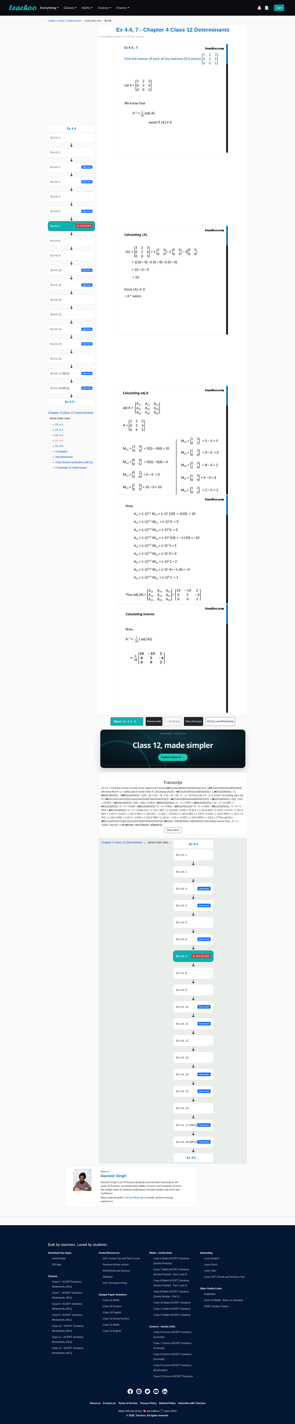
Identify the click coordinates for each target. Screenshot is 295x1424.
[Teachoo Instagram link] (139, 1391)
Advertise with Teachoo (191, 1403)
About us (95, 1403)
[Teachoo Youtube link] (156, 1391)
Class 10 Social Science (116, 1318)
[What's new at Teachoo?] (259, 8)
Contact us (109, 1403)
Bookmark (173, 721)
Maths (86, 8)
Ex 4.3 (59, 435)
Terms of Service (128, 1403)
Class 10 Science (112, 1306)
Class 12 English (112, 1331)
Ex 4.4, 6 (71, 211)
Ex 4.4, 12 (56, 299)
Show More (173, 830)
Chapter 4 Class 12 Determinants (64, 20)
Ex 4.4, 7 (71, 226)
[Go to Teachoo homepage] (23, 8)
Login (279, 7)
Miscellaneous (64, 456)
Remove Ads (154, 721)
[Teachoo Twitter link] (148, 1391)
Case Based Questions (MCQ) (74, 462)
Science (103, 8)
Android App (58, 1258)
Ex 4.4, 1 (55, 137)
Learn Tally (210, 1270)
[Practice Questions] (266, 8)
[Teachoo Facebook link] (131, 1391)
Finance (121, 8)
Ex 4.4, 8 (55, 241)
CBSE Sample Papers (216, 1306)
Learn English (211, 1258)
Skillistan (108, 1277)
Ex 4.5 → (71, 401)
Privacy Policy (148, 1403)
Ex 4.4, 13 (56, 314)
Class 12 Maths (111, 1324)
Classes (69, 8)
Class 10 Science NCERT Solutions (173, 1376)
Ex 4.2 (59, 429)
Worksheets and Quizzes (116, 1270)
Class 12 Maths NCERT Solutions (172, 1315)
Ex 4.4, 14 (71, 329)
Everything (48, 8)
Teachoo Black (132, 1197)
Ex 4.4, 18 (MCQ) (71, 388)
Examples (61, 451)
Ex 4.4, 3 (71, 167)
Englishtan (210, 1294)
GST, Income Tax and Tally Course (121, 1258)
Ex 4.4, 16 (56, 358)
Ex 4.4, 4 (71, 182)
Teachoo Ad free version (116, 1264)
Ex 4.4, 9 (55, 255)
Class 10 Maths (111, 1300)
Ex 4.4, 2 (55, 152)
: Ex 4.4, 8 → (127, 721)
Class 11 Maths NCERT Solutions (171, 1308)
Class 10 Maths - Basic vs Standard (223, 1300)
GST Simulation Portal (115, 1283)
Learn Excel (210, 1264)
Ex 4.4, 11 (71, 285)
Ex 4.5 (59, 446)
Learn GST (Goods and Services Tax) (224, 1277)
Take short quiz (193, 721)
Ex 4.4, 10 (71, 270)
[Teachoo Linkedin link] (164, 1391)
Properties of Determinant (71, 467)
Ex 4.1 (59, 424)
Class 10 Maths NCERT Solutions (172, 1302)
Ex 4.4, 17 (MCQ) (71, 373)
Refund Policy (167, 1403)
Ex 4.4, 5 (55, 196)
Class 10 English (112, 1312)
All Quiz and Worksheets (220, 721)
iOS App (56, 1264)
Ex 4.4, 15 (71, 344)
